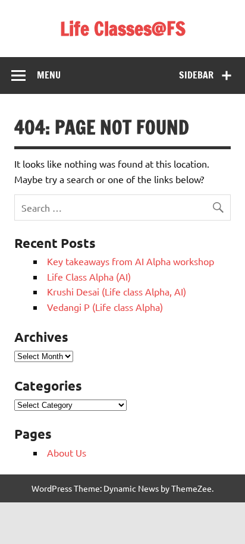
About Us (66, 452)
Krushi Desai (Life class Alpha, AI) (116, 291)
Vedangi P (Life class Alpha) (105, 307)
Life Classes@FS (123, 28)
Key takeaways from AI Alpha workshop (130, 261)
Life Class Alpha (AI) (89, 276)
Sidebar (196, 74)
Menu (49, 74)
